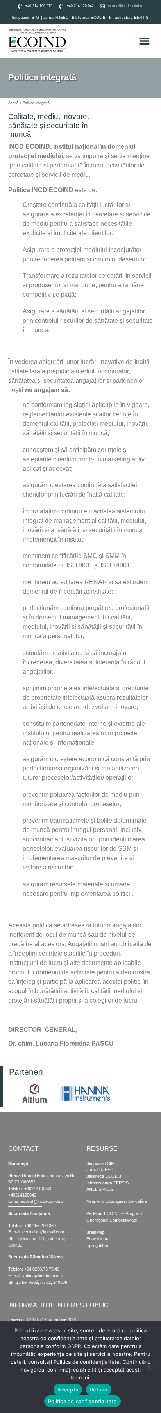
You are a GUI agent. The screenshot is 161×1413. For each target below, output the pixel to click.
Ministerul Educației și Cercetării (116, 1201)
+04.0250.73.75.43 (41, 1269)
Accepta (67, 1389)
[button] (144, 40)
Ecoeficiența (97, 1239)
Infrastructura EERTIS (128, 17)
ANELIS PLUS (99, 1189)
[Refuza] (148, 1366)
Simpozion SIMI (26, 17)
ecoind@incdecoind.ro (42, 1201)
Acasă (13, 103)
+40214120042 (22, 1195)
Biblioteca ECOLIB (89, 17)
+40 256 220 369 (40, 1225)
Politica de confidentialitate (82, 1401)
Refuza (98, 1389)
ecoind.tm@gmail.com (43, 1231)
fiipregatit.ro (97, 1245)
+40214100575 (38, 1188)
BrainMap (95, 1232)
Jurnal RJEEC (55, 17)
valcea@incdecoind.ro (43, 1275)
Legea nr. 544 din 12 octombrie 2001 (42, 1319)
